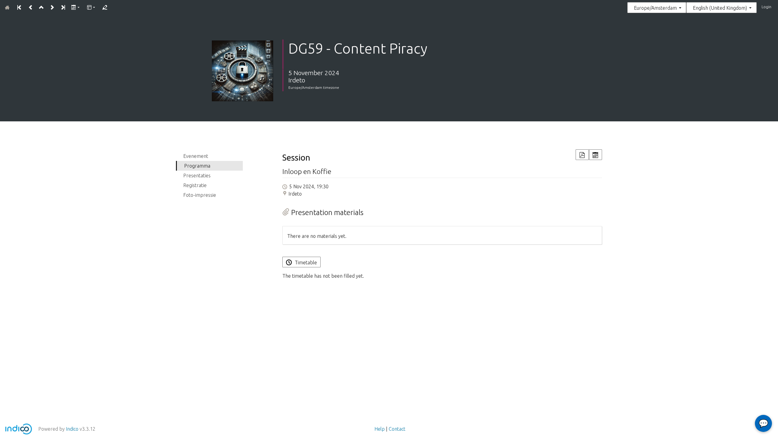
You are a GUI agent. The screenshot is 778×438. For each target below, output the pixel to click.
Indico (72, 429)
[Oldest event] (19, 7)
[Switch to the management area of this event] (104, 7)
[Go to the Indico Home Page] (7, 7)
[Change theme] (91, 7)
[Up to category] (41, 7)
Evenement (195, 156)
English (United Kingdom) (720, 8)
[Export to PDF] (582, 154)
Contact (397, 429)
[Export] (76, 7)
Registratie (195, 185)
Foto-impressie (199, 195)
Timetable (306, 262)
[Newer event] (51, 7)
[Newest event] (62, 7)
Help (379, 429)
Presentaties (197, 175)
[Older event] (30, 7)
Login (766, 7)
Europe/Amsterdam (655, 8)
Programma (197, 166)
